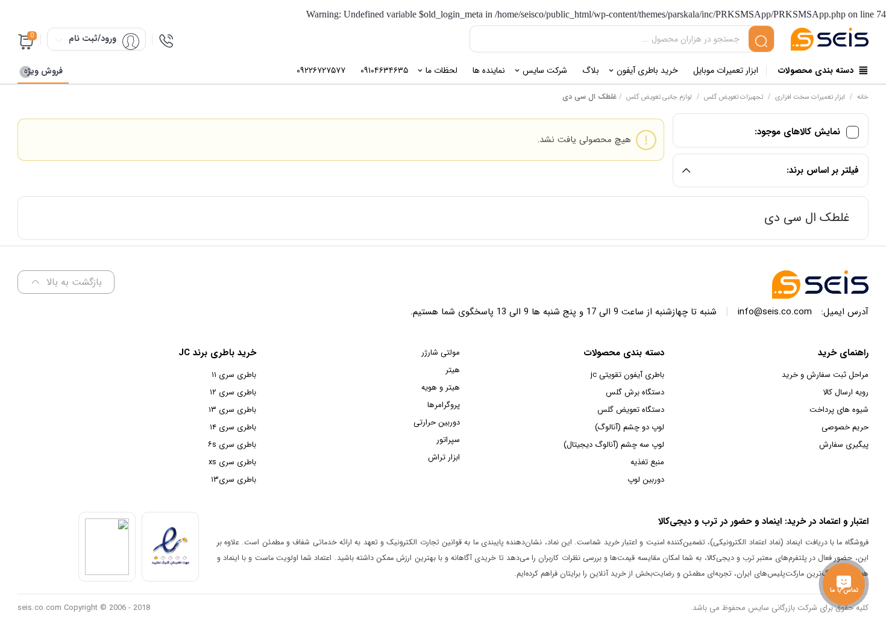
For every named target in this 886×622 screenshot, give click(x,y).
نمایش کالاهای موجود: (797, 132)
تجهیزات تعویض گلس (733, 97)
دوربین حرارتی (436, 422)
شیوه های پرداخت (839, 409)
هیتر (452, 370)
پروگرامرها (443, 405)
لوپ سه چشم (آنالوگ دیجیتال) (614, 444)
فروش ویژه (43, 71)
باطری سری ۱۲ (233, 392)
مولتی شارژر (440, 352)
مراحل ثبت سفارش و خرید (825, 375)
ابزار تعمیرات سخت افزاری (810, 97)
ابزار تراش (444, 457)
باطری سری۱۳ (233, 479)
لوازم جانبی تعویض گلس (659, 97)
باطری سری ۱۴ (233, 427)
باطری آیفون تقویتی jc (627, 375)
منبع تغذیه (647, 462)
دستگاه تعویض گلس (630, 409)
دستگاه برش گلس (635, 392)
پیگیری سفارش (844, 444)
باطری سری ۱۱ (234, 375)
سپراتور (448, 440)
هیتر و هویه (440, 387)
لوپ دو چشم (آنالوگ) (629, 427)
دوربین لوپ (645, 479)
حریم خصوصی (845, 427)
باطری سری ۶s (232, 444)
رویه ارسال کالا (846, 392)
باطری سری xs (232, 462)
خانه (863, 97)
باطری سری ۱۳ (232, 409)
